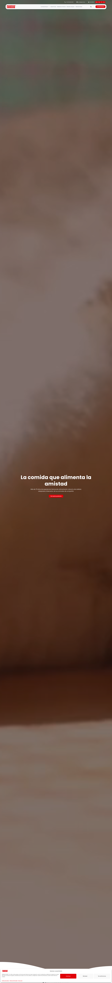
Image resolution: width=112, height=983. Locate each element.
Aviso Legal (20, 980)
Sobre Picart (53, 6)
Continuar (68, 976)
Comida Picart (44, 6)
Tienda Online (78, 6)
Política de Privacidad (14, 980)
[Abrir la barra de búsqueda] (91, 6)
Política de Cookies (5, 980)
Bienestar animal (61, 6)
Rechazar (85, 976)
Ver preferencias (102, 976)
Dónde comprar (70, 6)
